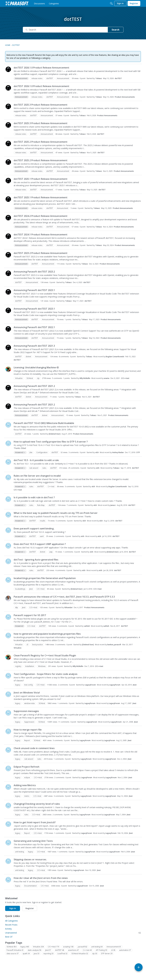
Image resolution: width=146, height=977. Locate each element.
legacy (24, 946)
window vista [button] (29, 703)
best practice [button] (37, 644)
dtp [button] (16, 607)
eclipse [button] (27, 777)
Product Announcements (125, 97)
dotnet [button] (28, 356)
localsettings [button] (20, 589)
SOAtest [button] (30, 378)
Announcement (114, 946)
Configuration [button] (41, 452)
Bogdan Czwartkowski (115, 356)
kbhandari (68, 607)
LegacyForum (90, 685)
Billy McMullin (85, 378)
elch (97, 452)
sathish (87, 626)
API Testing (101, 950)
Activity (8, 928)
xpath (26, 953)
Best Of (8, 936)
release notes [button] (36, 78)
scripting (68, 946)
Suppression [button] (29, 722)
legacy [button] (17, 685)
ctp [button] (38, 378)
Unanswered (73, 932)
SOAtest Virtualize (79, 953)
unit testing (97, 946)
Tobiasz (98, 78)
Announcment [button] (62, 208)
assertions (73, 950)
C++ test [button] (51, 486)
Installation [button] (29, 666)
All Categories (11, 920)
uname (106, 378)
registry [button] (18, 666)
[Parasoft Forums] (17, 3)
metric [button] (26, 796)
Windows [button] (41, 666)
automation (125, 950)
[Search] (111, 3)
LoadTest (62, 953)
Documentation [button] (30, 886)
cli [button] (27, 644)
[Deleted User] (54, 434)
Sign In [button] (12, 908)
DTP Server (106, 953)
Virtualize (17, 648)
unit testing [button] (19, 851)
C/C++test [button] (40, 589)
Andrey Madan (118, 452)
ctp (94, 953)
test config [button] (28, 685)
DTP (138, 452)
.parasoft (82, 946)
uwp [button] (51, 552)
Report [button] (27, 740)
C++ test (87, 950)
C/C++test (125, 378)
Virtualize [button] (19, 378)
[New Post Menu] (139, 967)
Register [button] (30, 908)
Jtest (135, 685)
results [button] (42, 521)
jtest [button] (31, 589)
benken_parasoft (114, 644)
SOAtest (11, 946)
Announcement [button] (63, 78)
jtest (48, 950)
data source (13, 953)
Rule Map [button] (41, 505)
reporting (48, 953)
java (36, 953)
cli (113, 950)
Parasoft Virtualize (15, 950)
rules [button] (44, 468)
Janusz (113, 505)
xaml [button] (42, 536)
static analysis (34, 950)
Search (115, 29)
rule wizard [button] (33, 468)
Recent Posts (11, 924)
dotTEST (118, 78)
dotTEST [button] (49, 78)
